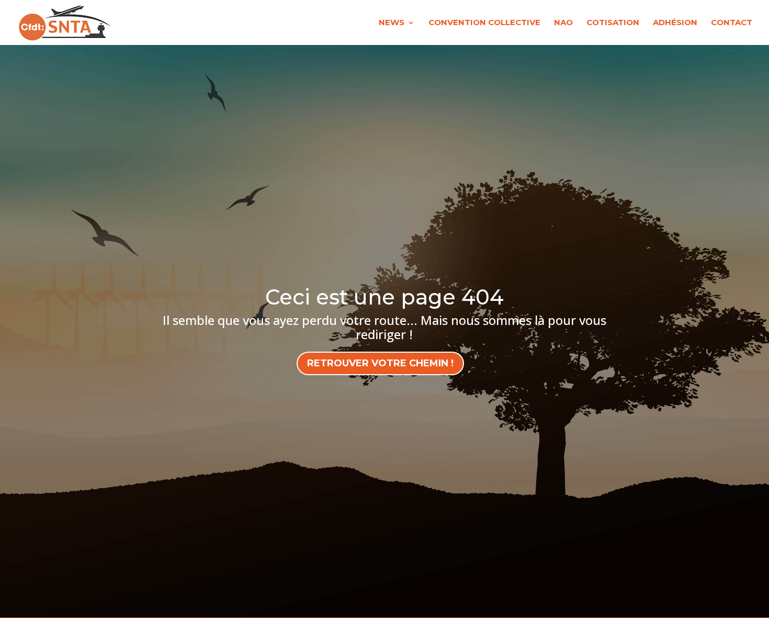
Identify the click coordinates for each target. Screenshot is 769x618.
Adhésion (675, 23)
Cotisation (612, 23)
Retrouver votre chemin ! (380, 363)
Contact (731, 23)
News (391, 23)
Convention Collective (484, 23)
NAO (563, 23)
